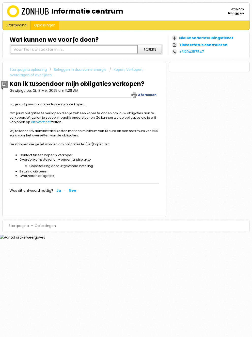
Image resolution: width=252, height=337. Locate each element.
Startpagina (16, 25)
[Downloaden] (117, 105)
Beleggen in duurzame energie (80, 69)
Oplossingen (44, 25)
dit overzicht (40, 122)
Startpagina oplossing (29, 69)
